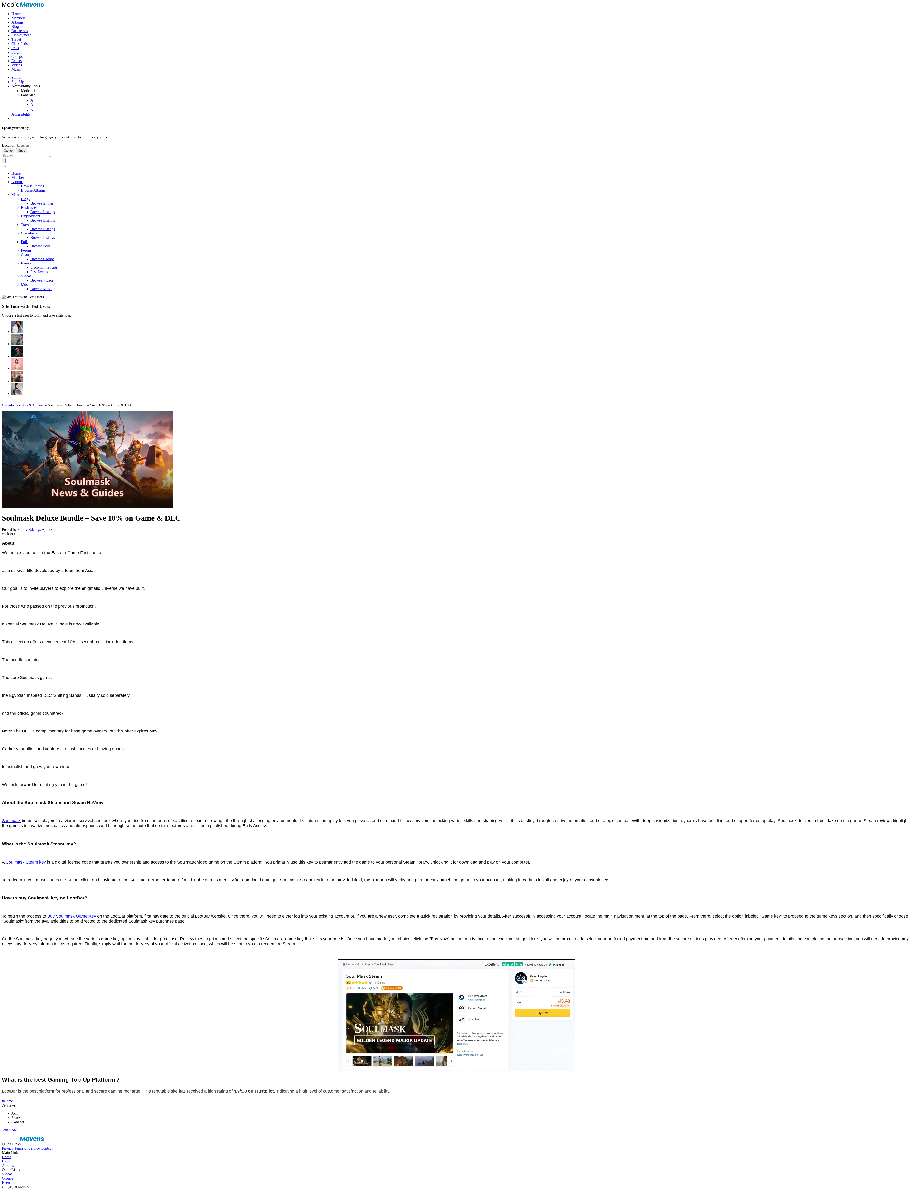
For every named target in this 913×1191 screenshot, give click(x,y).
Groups (7, 1178)
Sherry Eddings (29, 529)
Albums (8, 1165)
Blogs (6, 1161)
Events (7, 1183)
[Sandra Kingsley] (17, 364)
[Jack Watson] (17, 389)
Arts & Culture (33, 405)
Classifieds (10, 405)
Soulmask (11, 820)
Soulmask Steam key (26, 862)
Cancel (8, 150)
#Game (7, 1101)
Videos (7, 1174)
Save (21, 150)
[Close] (4, 166)
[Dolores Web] (17, 376)
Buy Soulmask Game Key (71, 916)
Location (8, 145)
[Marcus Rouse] (17, 351)
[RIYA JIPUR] (17, 327)
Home (6, 1157)
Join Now (9, 1130)
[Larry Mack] (17, 339)
